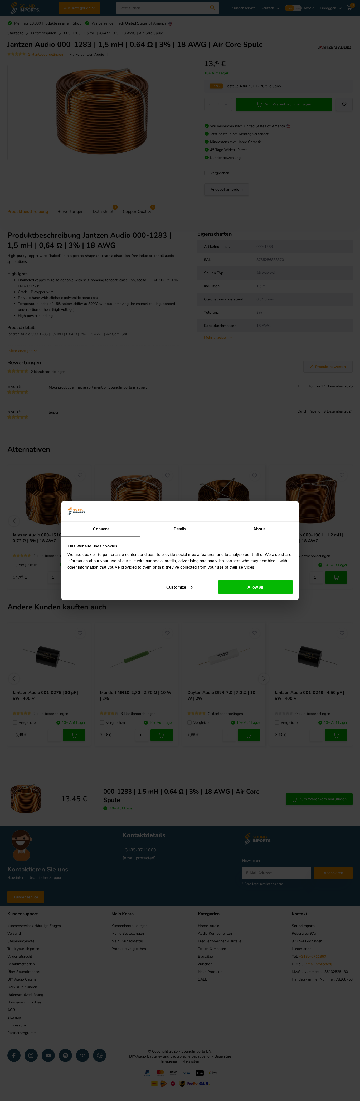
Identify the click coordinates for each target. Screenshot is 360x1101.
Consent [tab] (101, 528)
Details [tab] (180, 528)
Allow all (255, 587)
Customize (176, 587)
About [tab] (259, 528)
